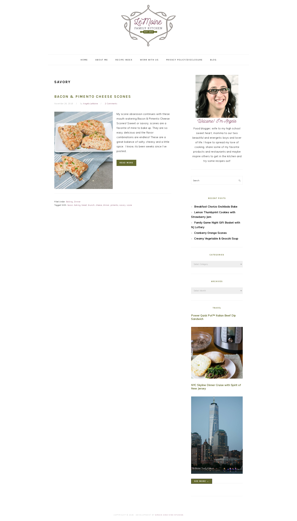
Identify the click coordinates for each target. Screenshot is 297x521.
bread (84, 205)
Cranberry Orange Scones (210, 232)
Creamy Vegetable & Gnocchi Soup (216, 238)
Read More (126, 163)
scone (129, 205)
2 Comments (111, 103)
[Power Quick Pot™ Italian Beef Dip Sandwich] (217, 353)
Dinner (77, 201)
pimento (114, 205)
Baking (69, 201)
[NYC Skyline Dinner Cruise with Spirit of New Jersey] (217, 435)
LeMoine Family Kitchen (148, 26)
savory (122, 205)
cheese (99, 205)
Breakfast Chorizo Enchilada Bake (215, 206)
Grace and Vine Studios (169, 515)
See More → (201, 481)
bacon (70, 205)
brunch (91, 205)
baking (77, 205)
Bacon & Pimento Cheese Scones (92, 96)
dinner (106, 205)
